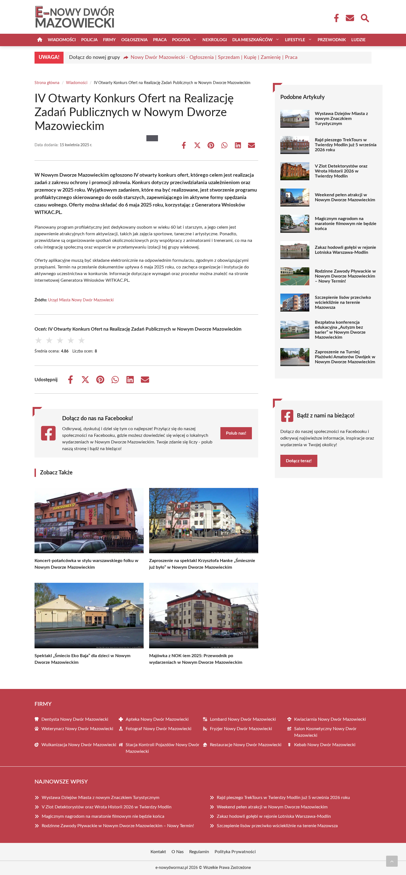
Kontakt (158, 852)
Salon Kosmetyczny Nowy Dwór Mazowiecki (325, 732)
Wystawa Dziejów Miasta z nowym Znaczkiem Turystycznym (341, 118)
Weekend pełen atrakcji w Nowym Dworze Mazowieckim (345, 197)
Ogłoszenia (134, 40)
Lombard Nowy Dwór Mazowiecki (243, 719)
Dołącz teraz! (299, 461)
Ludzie (358, 40)
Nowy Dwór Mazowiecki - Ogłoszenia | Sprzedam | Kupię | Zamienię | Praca (214, 57)
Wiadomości (62, 40)
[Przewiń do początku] (392, 861)
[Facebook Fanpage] (335, 18)
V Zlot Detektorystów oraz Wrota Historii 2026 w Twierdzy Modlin (341, 171)
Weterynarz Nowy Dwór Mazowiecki (77, 729)
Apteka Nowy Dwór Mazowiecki (157, 719)
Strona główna (47, 83)
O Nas (178, 852)
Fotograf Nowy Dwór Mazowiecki (158, 729)
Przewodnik (332, 40)
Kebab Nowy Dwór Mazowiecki (324, 745)
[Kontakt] (350, 18)
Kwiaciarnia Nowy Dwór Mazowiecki (330, 719)
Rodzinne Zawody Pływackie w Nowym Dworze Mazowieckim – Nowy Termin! (345, 276)
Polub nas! (236, 433)
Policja (89, 40)
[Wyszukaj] (364, 17)
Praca (160, 40)
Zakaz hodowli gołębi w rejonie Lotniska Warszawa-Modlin (345, 250)
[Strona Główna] (40, 40)
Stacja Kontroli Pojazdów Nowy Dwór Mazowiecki (162, 748)
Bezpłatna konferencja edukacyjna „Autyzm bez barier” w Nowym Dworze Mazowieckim (340, 329)
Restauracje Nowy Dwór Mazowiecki (245, 745)
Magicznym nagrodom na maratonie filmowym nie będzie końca (345, 223)
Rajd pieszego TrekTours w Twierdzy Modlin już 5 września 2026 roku (345, 145)
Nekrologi (214, 40)
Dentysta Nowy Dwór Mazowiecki (74, 719)
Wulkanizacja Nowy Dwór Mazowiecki (78, 745)
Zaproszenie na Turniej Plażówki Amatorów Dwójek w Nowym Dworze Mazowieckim (345, 357)
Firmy (109, 40)
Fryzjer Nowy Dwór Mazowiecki (241, 729)
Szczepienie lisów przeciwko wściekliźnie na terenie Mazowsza (343, 302)
